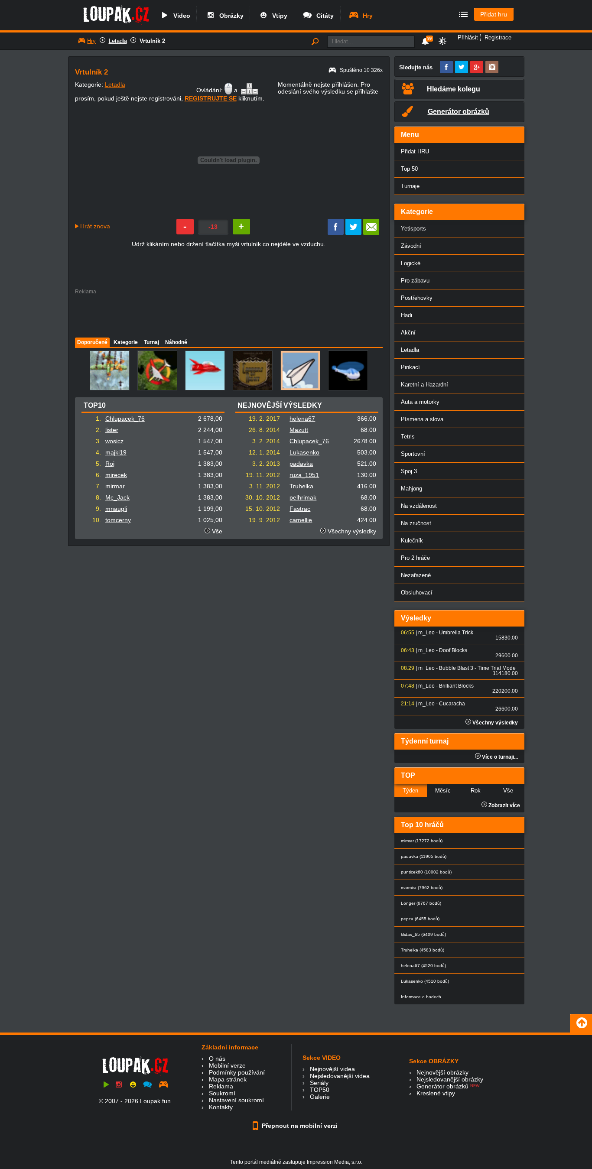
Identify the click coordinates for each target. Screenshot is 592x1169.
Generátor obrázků (442, 1086)
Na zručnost (416, 523)
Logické (410, 263)
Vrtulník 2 (152, 41)
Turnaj (151, 342)
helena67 (302, 418)
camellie (300, 519)
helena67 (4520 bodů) (423, 965)
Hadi (406, 315)
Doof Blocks (453, 650)
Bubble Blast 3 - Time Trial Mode (477, 668)
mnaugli (116, 508)
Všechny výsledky (351, 531)
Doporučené (92, 342)
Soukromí (222, 1093)
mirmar (115, 486)
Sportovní (413, 454)
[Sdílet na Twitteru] (353, 232)
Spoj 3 (409, 471)
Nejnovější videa (332, 1068)
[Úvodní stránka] (116, 24)
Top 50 (409, 169)
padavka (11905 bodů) (423, 856)
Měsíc (443, 790)
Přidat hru (493, 14)
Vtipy (278, 15)
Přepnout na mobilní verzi (299, 1125)
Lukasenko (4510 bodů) (425, 981)
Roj (109, 463)
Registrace (498, 37)
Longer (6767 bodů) (421, 903)
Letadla (118, 41)
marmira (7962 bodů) (421, 887)
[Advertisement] (228, 313)
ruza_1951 (304, 474)
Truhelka (301, 486)
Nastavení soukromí (236, 1100)
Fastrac (299, 508)
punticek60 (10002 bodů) (426, 872)
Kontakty (221, 1107)
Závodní (411, 246)
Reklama (221, 1086)
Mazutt (298, 429)
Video (180, 15)
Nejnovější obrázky (442, 1072)
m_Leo (426, 632)
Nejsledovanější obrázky (449, 1079)
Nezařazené (416, 575)
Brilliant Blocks (456, 685)
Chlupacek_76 (125, 418)
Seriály (319, 1082)
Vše (217, 531)
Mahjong (411, 488)
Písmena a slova (422, 419)
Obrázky (230, 15)
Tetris (408, 436)
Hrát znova (95, 226)
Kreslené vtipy (435, 1093)
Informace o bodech (421, 996)
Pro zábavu (415, 280)
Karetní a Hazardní (424, 384)
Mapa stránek (228, 1079)
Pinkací (410, 367)
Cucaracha (452, 703)
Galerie (320, 1096)
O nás (217, 1058)
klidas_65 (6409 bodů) (423, 934)
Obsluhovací (417, 592)
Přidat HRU (415, 151)
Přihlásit (468, 37)
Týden (410, 790)
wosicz (114, 441)
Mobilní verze (227, 1065)
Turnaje (410, 186)
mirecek (116, 474)
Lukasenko (304, 452)
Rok (476, 790)
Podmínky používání (237, 1072)
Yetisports (413, 228)
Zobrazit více (503, 805)
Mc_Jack (117, 497)
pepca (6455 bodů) (420, 918)
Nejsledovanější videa (340, 1075)
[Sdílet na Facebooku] (336, 232)
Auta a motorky (420, 402)
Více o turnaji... (499, 757)
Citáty (323, 15)
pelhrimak (302, 497)
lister (111, 429)
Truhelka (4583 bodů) (422, 950)
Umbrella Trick (456, 632)
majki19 (116, 452)
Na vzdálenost (419, 506)
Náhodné (176, 342)
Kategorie (126, 342)
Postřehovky (417, 298)
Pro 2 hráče (415, 558)
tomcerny (118, 519)
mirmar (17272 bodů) (421, 840)
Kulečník (412, 540)
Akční (408, 332)
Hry (366, 15)
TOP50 (319, 1089)
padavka (301, 463)
